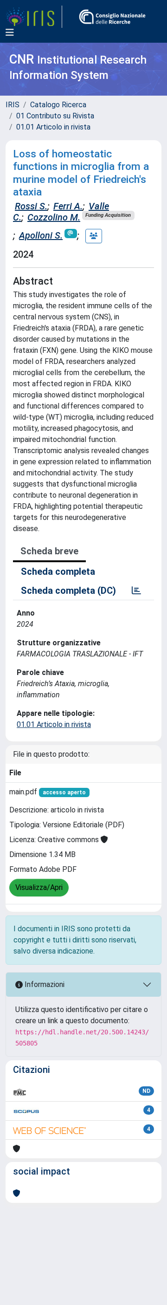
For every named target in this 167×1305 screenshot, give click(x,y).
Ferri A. (68, 206)
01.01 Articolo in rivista (53, 127)
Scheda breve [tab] (49, 551)
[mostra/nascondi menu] (10, 32)
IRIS (12, 104)
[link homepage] (34, 17)
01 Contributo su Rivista (55, 115)
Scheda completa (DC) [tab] (68, 590)
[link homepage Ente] (112, 17)
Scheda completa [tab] (58, 571)
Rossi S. (31, 206)
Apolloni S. (41, 235)
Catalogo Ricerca (58, 104)
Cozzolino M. (53, 217)
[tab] (136, 590)
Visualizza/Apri (39, 887)
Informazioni (43, 984)
